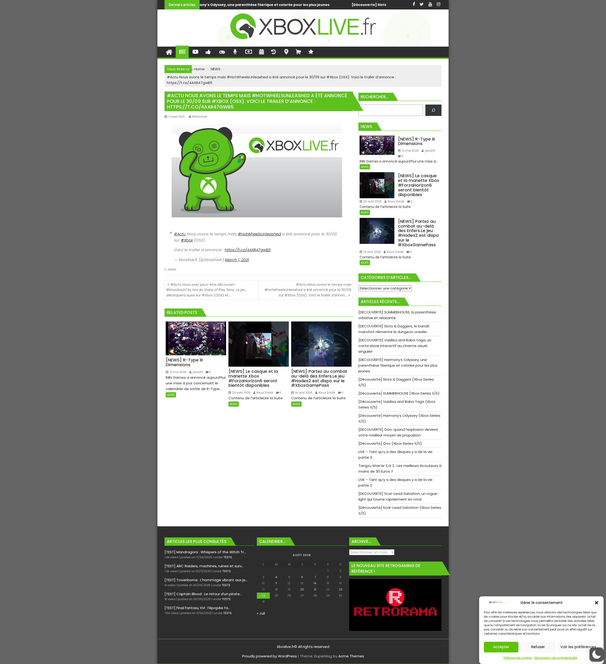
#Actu (180, 234)
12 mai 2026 (178, 372)
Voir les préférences (578, 647)
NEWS (172, 270)
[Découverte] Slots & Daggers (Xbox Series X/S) (274, 4)
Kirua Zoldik (264, 393)
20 (302, 589)
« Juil (261, 613)
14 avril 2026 (303, 393)
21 (315, 589)
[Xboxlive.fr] (303, 43)
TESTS (227, 557)
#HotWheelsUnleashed (259, 234)
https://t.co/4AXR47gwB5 (248, 250)
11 (276, 583)
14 (315, 583)
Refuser (538, 647)
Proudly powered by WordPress (269, 656)
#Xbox (187, 240)
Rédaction (199, 116)
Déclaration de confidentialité (555, 658)
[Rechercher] (433, 110)
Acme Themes (351, 656)
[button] (596, 602)
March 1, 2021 (237, 260)
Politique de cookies (518, 658)
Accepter (501, 647)
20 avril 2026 (241, 393)
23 (340, 589)
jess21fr (197, 372)
